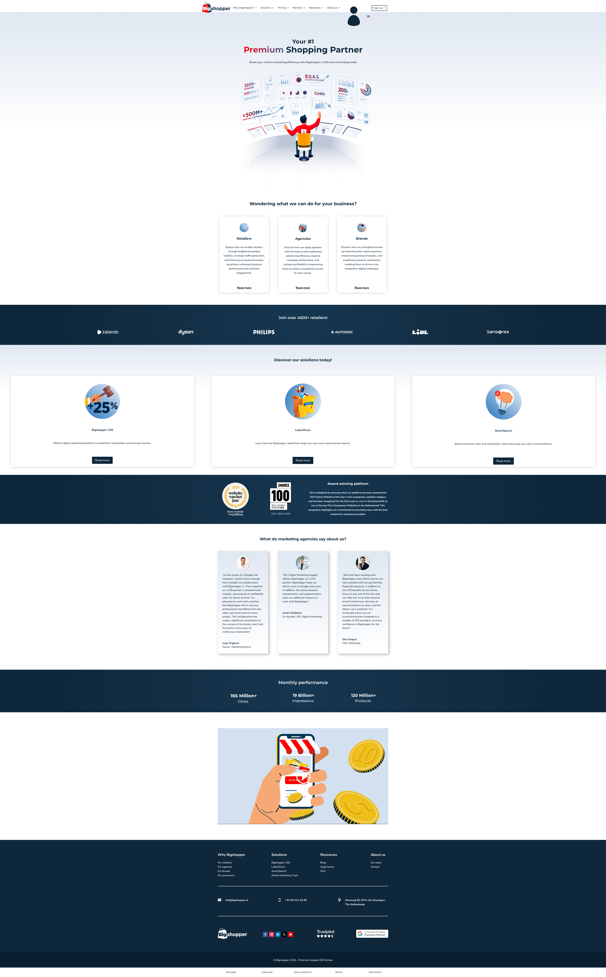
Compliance (267, 972)
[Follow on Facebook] (265, 934)
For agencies (225, 867)
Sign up (378, 7)
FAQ (322, 871)
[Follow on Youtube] (290, 934)
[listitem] (303, 62)
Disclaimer (231, 972)
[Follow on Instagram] (271, 934)
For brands (224, 871)
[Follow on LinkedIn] (277, 934)
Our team (376, 862)
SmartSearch (278, 871)
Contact (375, 867)
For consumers (226, 875)
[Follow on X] (284, 934)
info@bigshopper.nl (236, 900)
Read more (244, 288)
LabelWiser (278, 867)
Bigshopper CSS (280, 862)
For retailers (225, 862)
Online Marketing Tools (284, 875)
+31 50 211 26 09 (296, 900)
